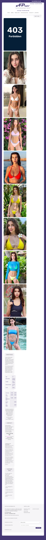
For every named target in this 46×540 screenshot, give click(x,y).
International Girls (24, 12)
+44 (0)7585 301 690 (36, 1)
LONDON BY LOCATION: (8, 522)
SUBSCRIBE (38, 527)
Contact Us (31, 12)
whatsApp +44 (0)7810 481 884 (36, 3)
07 (6, 512)
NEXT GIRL (37, 16)
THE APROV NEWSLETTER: (9, 525)
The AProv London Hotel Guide (27, 509)
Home (8, 12)
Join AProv (37, 12)
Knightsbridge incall (9, 489)
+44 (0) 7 (8, 433)
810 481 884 (9, 512)
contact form (9, 437)
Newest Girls (17, 12)
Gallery (12, 12)
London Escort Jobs (36, 508)
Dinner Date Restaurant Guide (27, 512)
